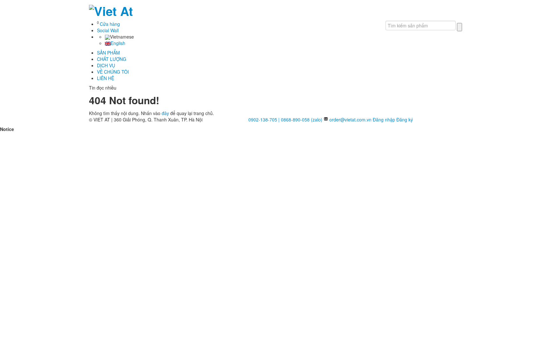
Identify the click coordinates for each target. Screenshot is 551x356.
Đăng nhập (384, 119)
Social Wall (108, 30)
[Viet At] (111, 9)
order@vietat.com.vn (350, 119)
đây (165, 113)
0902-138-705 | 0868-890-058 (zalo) (285, 119)
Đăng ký (404, 119)
